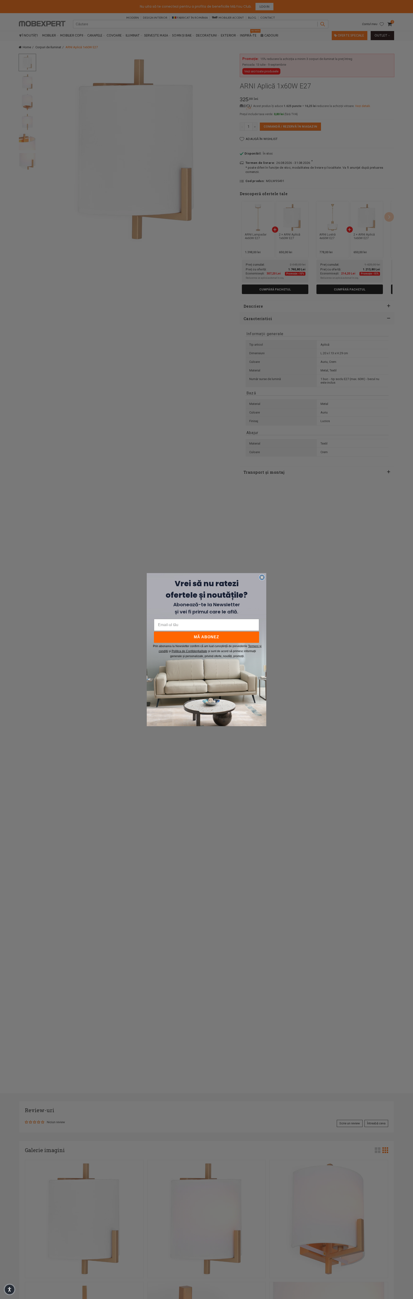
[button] (9, 1289)
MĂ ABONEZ (206, 637)
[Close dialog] (262, 577)
